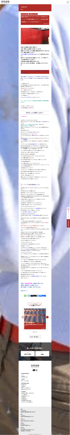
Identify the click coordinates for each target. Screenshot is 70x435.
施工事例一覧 (23, 384)
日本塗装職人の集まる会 (25, 400)
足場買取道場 (23, 399)
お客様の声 (23, 386)
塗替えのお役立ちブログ (25, 389)
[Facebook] (38, 295)
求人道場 (23, 397)
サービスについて (24, 377)
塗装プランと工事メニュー (26, 387)
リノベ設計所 (23, 394)
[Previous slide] (22, 317)
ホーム (22, 374)
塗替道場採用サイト (25, 396)
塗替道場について (24, 376)
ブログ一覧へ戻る (34, 336)
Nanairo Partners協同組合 (26, 401)
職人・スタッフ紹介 (25, 380)
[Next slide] (47, 317)
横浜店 (22, 427)
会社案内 (23, 379)
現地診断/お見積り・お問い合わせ (27, 393)
